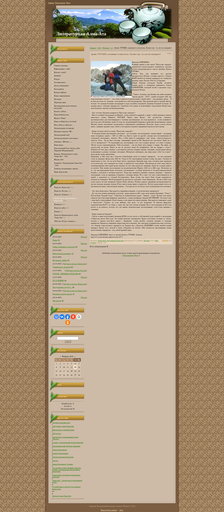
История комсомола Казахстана (62, 457)
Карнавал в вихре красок (62, 294)
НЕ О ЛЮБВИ (58, 280)
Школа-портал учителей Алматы (63, 430)
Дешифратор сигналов (61, 267)
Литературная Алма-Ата (61, 496)
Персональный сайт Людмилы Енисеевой (66, 446)
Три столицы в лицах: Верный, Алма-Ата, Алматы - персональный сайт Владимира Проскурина (66, 469)
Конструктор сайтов (109, 510)
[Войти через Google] (78, 316)
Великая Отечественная (60, 453)
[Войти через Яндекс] (73, 316)
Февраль (106, 48)
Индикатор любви (60, 260)
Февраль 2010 (67, 356)
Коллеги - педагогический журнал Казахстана (67, 442)
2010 (99, 48)
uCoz (121, 510)
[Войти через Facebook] (67, 316)
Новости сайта (60, 208)
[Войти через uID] (56, 316)
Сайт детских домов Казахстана (63, 426)
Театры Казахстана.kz (59, 450)
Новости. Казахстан (62, 187)
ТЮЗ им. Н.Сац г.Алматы (64, 221)
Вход (68, 3)
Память (57, 211)
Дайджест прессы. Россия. (75, 270)
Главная (51, 3)
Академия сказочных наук (61, 423)
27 (75, 375)
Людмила (146, 241)
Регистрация (60, 3)
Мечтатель (57, 301)
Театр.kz (55, 461)
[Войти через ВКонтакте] (62, 316)
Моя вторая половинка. (62, 253)
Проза (83, 237)
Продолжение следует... (62, 287)
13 (75, 367)
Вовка (55, 240)
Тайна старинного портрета (64, 247)
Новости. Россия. (61, 191)
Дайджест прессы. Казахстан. (74, 264)
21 (79, 371)
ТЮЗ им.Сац (56, 433)
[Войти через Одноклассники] (67, 322)
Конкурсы (58, 204)
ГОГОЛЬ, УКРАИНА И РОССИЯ (65, 274)
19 (71, 371)
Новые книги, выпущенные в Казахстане (111, 241)
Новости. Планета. (61, 194)
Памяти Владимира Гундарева (62, 464)
